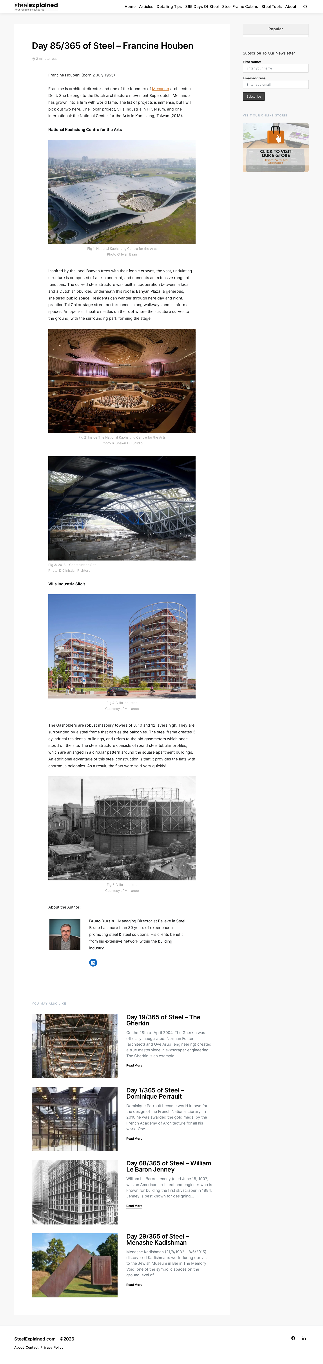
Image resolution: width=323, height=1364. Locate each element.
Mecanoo (160, 88)
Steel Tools (271, 6)
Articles (146, 6)
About (290, 6)
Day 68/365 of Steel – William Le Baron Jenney (168, 1166)
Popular (276, 29)
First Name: (252, 62)
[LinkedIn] (304, 1338)
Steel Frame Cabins (240, 6)
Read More (134, 1065)
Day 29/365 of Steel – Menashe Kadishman (157, 1239)
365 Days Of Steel (202, 6)
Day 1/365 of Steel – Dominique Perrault (155, 1093)
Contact (32, 1347)
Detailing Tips (169, 6)
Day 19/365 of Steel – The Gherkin (163, 1020)
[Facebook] (293, 1338)
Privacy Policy (52, 1347)
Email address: (254, 78)
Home (130, 6)
